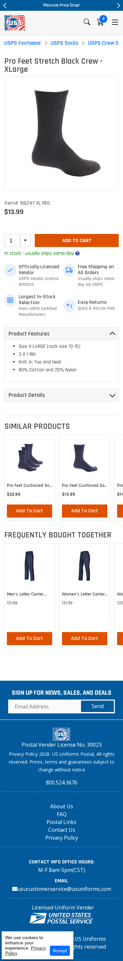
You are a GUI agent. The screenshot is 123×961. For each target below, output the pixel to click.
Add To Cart (77, 240)
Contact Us (61, 829)
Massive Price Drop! (61, 5)
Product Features (29, 333)
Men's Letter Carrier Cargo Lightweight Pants (29, 595)
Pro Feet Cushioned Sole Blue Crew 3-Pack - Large (30, 486)
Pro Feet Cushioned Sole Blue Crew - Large (85, 486)
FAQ (62, 814)
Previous (5, 5)
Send (98, 706)
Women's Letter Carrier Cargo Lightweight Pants (85, 595)
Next (118, 5)
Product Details (27, 395)
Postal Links (61, 822)
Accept (60, 950)
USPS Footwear (22, 43)
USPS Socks (64, 43)
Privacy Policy (61, 837)
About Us (61, 806)
